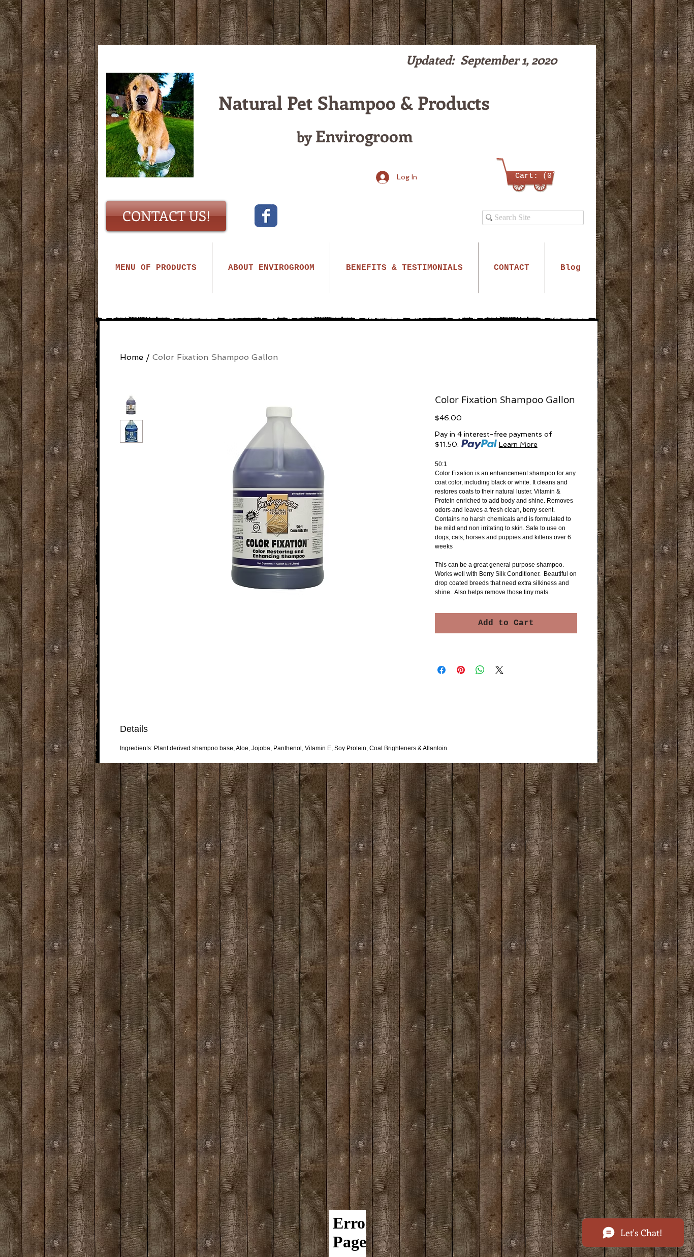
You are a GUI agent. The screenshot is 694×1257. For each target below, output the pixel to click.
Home (131, 357)
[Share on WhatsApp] (480, 670)
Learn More (518, 444)
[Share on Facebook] (441, 670)
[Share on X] (499, 670)
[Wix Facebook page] (266, 215)
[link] (528, 175)
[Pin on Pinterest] (461, 670)
